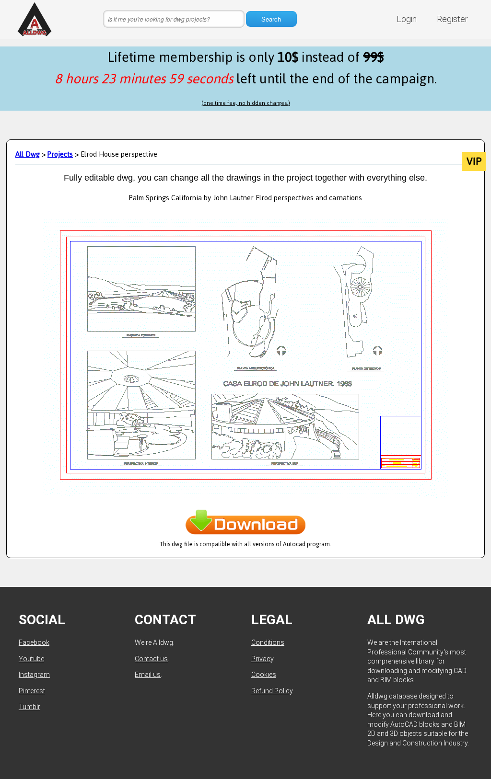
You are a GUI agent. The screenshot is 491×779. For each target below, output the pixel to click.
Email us (148, 674)
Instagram (34, 674)
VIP (474, 161)
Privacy (262, 659)
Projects (60, 154)
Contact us (151, 659)
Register (452, 19)
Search (271, 18)
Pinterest (32, 691)
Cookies (263, 674)
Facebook (34, 642)
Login (407, 19)
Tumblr (29, 706)
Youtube (31, 659)
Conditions (267, 642)
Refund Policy (271, 691)
